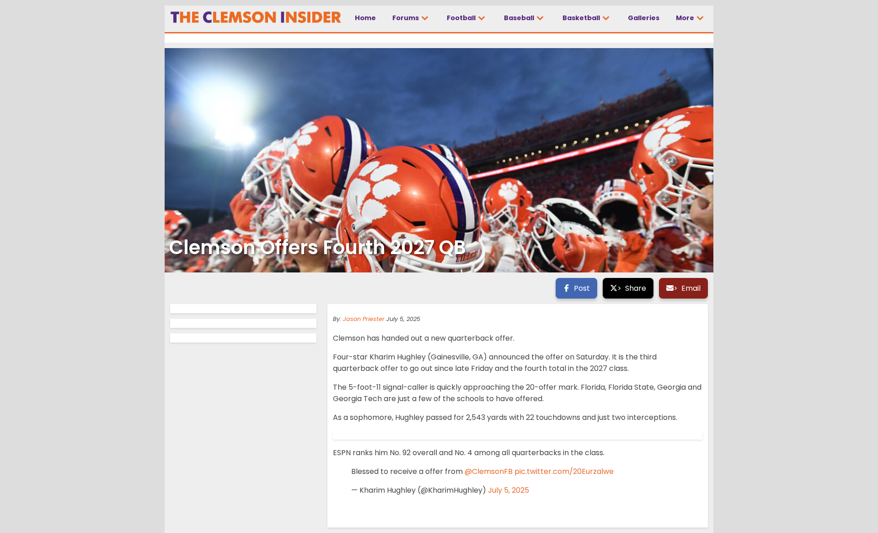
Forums (406, 17)
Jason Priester (364, 319)
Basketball (581, 17)
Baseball (519, 17)
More (686, 17)
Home (365, 17)
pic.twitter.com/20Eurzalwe (564, 471)
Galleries (643, 17)
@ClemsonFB (489, 471)
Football (462, 17)
